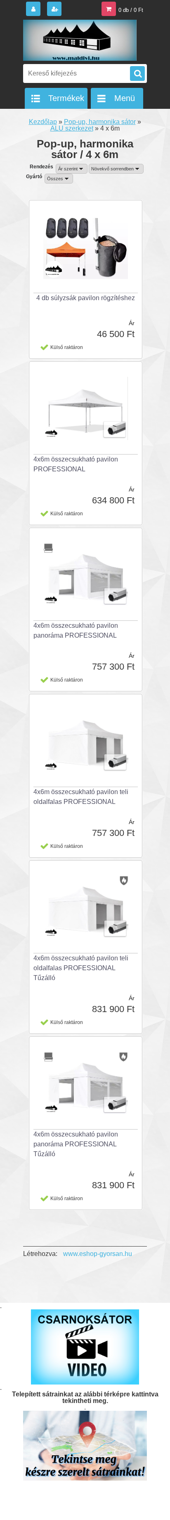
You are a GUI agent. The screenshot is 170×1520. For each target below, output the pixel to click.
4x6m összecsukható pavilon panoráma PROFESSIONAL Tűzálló (75, 1144)
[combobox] (71, 169)
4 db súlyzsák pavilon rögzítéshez (85, 297)
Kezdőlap (43, 121)
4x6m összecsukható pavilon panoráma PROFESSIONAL (75, 630)
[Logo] (80, 40)
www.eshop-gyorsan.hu (97, 1253)
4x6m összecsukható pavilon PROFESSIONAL (75, 464)
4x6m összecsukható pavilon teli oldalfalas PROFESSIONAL (80, 796)
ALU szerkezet (71, 128)
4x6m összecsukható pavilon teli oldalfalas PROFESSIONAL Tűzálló (80, 968)
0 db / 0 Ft (130, 10)
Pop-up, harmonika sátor (100, 121)
